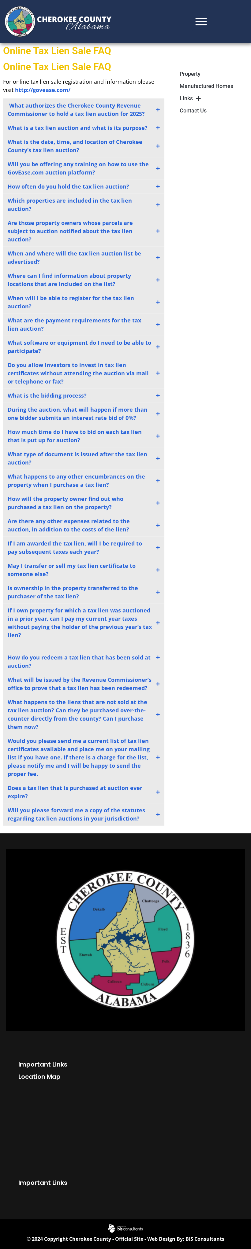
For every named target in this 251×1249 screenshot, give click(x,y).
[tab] (83, 109)
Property (190, 74)
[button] (201, 21)
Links (186, 98)
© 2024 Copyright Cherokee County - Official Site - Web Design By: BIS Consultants (125, 1239)
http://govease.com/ (42, 90)
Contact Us (193, 110)
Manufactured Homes (206, 86)
